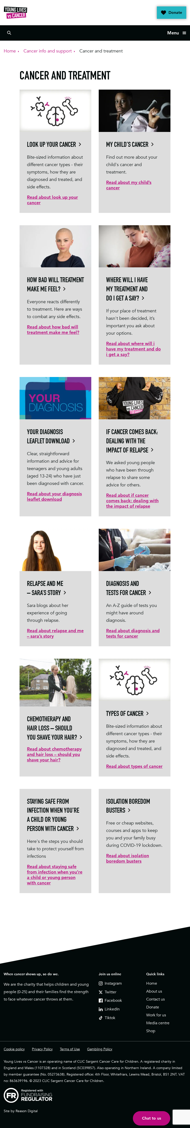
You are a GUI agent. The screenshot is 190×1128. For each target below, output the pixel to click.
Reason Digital (27, 1111)
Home (151, 983)
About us (154, 991)
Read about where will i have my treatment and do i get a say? (133, 349)
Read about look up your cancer (52, 199)
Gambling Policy (99, 1049)
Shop (150, 1030)
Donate (175, 12)
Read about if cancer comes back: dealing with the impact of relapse (132, 500)
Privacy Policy (42, 1049)
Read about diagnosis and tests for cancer (133, 633)
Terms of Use (70, 1049)
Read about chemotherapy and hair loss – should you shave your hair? (54, 754)
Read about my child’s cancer (128, 185)
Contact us (155, 999)
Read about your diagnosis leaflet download (54, 496)
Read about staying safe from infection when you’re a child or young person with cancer (54, 875)
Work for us (156, 1015)
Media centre (157, 1023)
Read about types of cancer (134, 766)
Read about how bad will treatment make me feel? (53, 329)
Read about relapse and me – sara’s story (55, 633)
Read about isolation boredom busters (127, 858)
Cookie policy (14, 1049)
